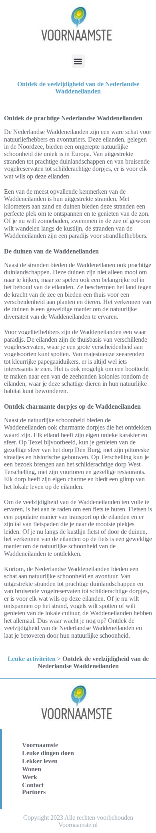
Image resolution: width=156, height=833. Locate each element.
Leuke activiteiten (32, 658)
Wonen (31, 769)
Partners (34, 791)
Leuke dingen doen (48, 753)
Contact (33, 785)
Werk (29, 777)
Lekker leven (40, 761)
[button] (78, 61)
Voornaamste (40, 745)
